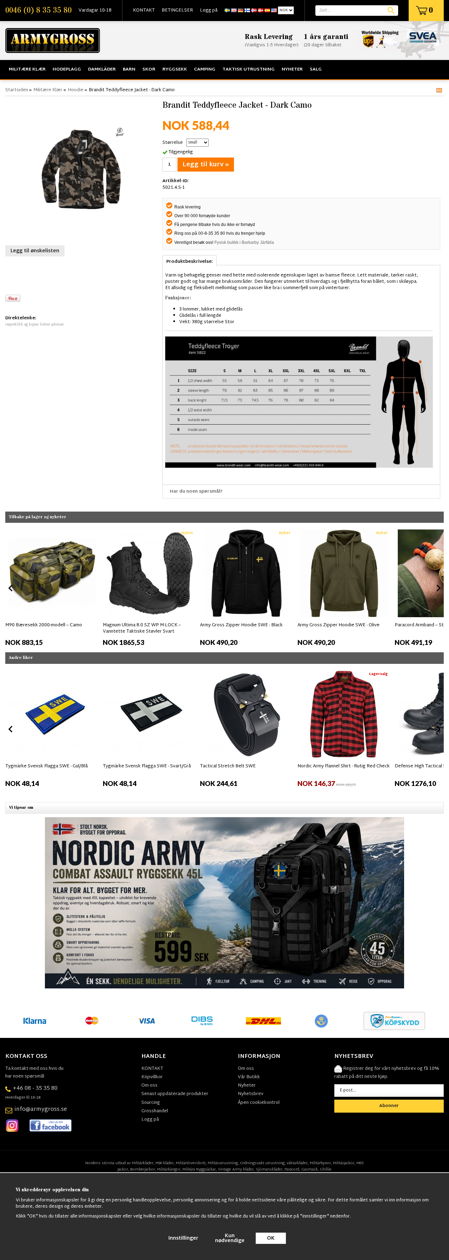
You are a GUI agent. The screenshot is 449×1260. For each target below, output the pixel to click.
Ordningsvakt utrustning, (263, 1163)
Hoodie (75, 90)
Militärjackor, (344, 1163)
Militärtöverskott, (191, 1163)
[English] (234, 10)
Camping (204, 69)
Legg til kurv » (205, 165)
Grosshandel (154, 1111)
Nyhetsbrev (250, 1094)
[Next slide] (438, 588)
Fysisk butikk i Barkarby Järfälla (244, 242)
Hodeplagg (67, 69)
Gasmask (309, 1169)
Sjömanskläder (269, 1169)
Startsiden (16, 90)
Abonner (389, 1106)
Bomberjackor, (143, 1169)
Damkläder (102, 69)
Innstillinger (183, 1238)
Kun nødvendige (229, 1238)
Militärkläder (142, 1163)
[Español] (267, 10)
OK (271, 1238)
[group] (52, 586)
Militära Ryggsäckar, (199, 1169)
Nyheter (292, 69)
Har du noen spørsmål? (196, 491)
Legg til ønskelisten (35, 251)
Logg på (208, 10)
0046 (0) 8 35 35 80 (38, 10)
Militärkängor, (169, 1169)
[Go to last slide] (10, 588)
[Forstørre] (82, 170)
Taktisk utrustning (248, 69)
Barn (129, 69)
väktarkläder (297, 1163)
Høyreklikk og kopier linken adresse (34, 324)
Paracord (291, 1169)
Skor (148, 69)
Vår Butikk (249, 1077)
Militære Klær (27, 69)
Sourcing (150, 1103)
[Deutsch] (240, 10)
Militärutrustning (223, 1163)
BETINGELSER (177, 10)
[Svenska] (227, 10)
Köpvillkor (152, 1077)
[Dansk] (260, 10)
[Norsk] (254, 10)
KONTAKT (144, 10)
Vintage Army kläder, (236, 1169)
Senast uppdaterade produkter (174, 1094)
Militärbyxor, (321, 1163)
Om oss (149, 1085)
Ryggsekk (174, 69)
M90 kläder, (165, 1163)
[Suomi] (247, 10)
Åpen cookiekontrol (259, 1103)
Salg (316, 69)
